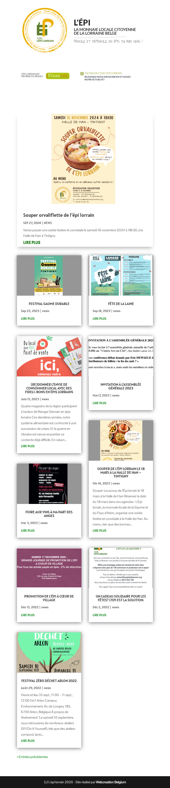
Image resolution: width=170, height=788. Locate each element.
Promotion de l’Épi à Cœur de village (49, 598)
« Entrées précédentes (32, 757)
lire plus (31, 242)
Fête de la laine (121, 303)
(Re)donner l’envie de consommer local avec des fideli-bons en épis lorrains (49, 388)
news (48, 223)
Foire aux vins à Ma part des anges (49, 514)
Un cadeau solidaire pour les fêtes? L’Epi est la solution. (121, 598)
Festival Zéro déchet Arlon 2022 (49, 680)
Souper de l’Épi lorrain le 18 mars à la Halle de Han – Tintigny (121, 472)
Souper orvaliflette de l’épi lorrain (58, 215)
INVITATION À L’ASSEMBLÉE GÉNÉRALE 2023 (121, 386)
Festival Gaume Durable (49, 303)
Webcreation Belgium (111, 782)
